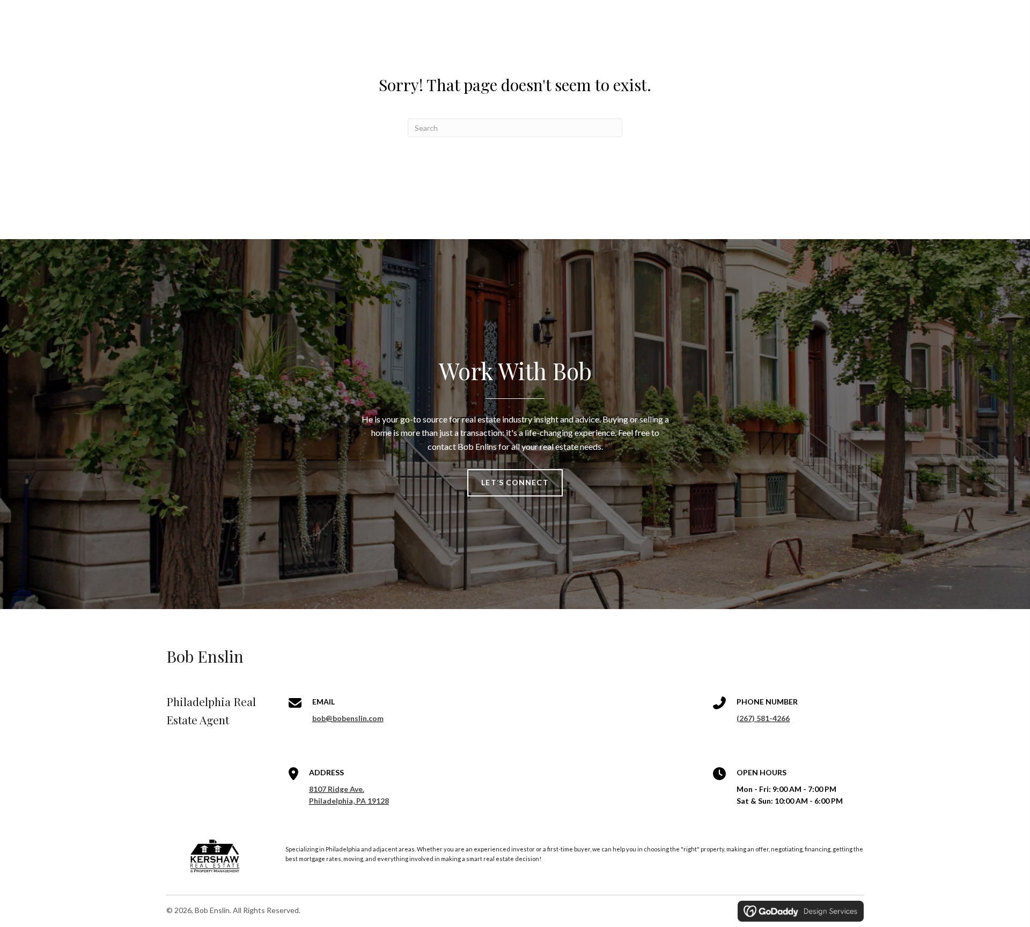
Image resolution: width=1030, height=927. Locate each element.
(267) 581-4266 (763, 718)
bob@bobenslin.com (348, 718)
